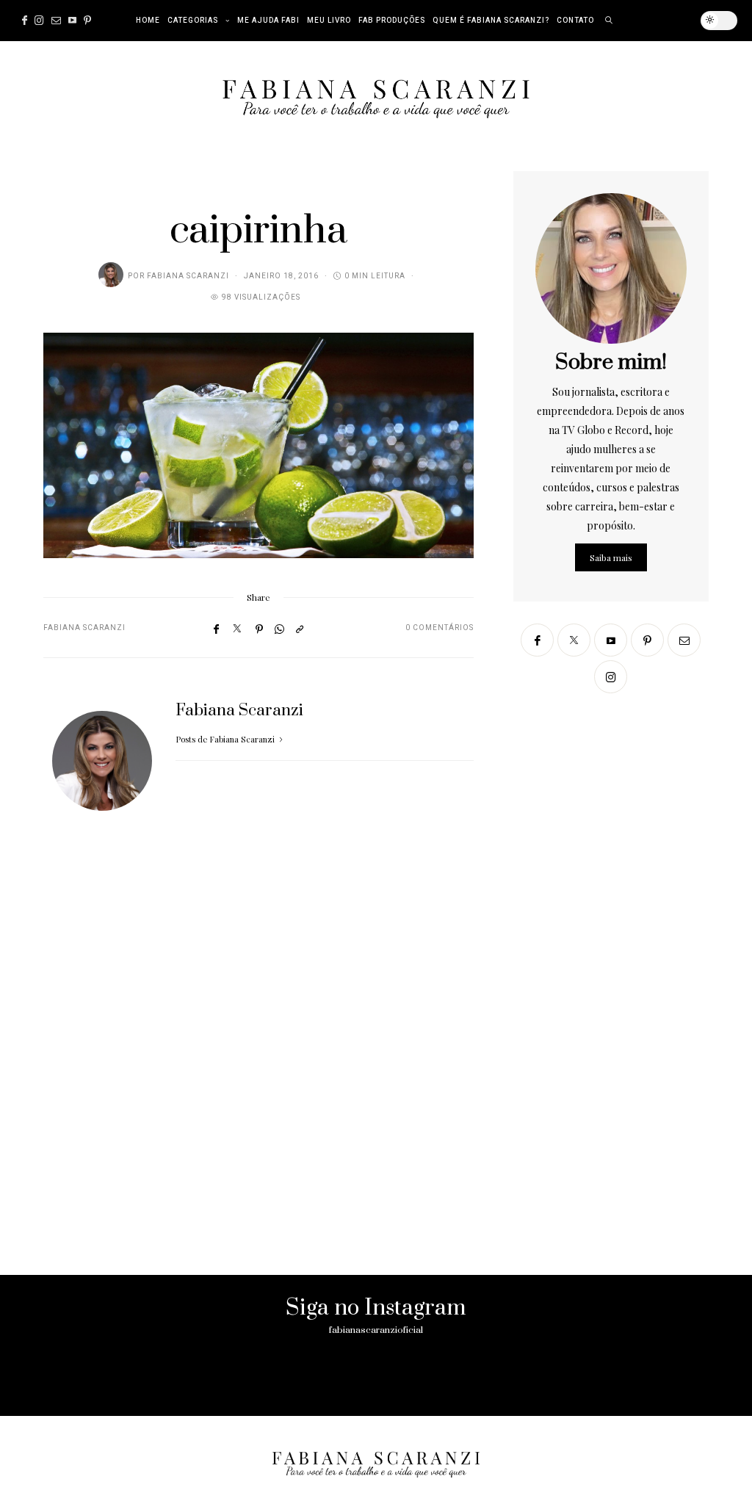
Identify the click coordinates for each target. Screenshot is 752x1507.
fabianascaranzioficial (376, 1330)
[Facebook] (24, 20)
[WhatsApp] (279, 628)
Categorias (192, 20)
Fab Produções (391, 20)
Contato (575, 20)
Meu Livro (329, 20)
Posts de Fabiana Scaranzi (226, 739)
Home (148, 20)
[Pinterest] (87, 20)
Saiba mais (611, 557)
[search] (609, 20)
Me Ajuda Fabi (268, 20)
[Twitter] (237, 628)
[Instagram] (39, 20)
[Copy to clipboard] (299, 628)
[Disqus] (258, 1062)
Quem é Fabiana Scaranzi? (491, 20)
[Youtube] (72, 20)
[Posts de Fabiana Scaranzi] (111, 274)
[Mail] (56, 20)
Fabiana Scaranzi (188, 276)
